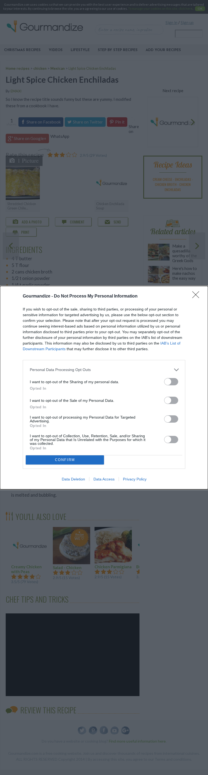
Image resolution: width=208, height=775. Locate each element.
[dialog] (104, 387)
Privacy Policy (135, 479)
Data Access (104, 479)
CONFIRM (65, 460)
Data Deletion (73, 479)
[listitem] (104, 370)
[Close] (197, 296)
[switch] (171, 381)
